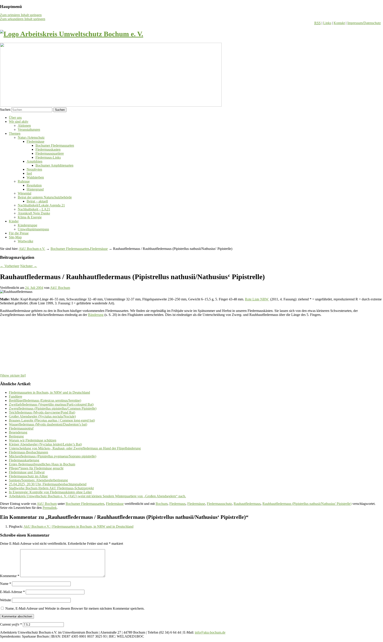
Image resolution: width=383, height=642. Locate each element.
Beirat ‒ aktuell (37, 201)
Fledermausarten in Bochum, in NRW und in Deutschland (49, 392)
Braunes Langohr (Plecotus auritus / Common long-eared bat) (52, 420)
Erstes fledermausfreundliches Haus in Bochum (42, 464)
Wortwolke (25, 241)
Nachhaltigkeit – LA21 (34, 209)
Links (327, 23)
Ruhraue (24, 181)
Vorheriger (9, 266)
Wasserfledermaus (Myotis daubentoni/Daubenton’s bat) (48, 424)
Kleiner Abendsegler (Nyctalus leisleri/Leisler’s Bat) (45, 444)
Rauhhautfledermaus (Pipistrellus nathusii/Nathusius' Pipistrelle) (307, 504)
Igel (29, 173)
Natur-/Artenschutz (31, 137)
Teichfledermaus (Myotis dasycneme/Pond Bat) (42, 412)
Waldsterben (35, 177)
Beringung (16, 436)
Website (5, 600)
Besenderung (18, 432)
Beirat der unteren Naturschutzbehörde (45, 197)
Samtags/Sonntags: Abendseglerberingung (38, 480)
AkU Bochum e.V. (32, 249)
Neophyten (34, 169)
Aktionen (24, 125)
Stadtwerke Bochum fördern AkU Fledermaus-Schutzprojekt (51, 488)
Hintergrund (35, 189)
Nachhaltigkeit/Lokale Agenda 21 (41, 205)
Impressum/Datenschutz (364, 23)
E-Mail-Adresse (12, 592)
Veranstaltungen (29, 129)
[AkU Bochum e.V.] (71, 34)
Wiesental (24, 193)
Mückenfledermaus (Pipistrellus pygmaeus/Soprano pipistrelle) (52, 456)
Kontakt (339, 23)
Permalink (50, 508)
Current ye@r (11, 624)
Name (5, 584)
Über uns (15, 117)
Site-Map (15, 237)
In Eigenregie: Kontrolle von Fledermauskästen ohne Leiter (50, 492)
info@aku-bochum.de (210, 632)
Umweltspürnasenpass (33, 229)
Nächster (28, 266)
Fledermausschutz (219, 504)
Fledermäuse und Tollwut (27, 472)
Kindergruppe (27, 225)
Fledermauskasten (48, 149)
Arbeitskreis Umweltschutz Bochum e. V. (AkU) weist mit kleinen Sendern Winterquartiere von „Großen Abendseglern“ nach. (97, 496)
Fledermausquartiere (49, 153)
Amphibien (34, 161)
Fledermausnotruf (21, 428)
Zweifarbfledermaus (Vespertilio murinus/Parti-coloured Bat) (51, 404)
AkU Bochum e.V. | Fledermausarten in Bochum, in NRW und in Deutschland (78, 526)
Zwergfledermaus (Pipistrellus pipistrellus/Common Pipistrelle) (52, 408)
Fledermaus (177, 504)
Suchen (5, 109)
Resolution (34, 185)
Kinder (14, 221)
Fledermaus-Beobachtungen (28, 452)
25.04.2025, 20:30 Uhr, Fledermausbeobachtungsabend (47, 484)
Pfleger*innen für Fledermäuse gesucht (36, 468)
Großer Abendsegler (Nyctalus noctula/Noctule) (42, 416)
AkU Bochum (60, 288)
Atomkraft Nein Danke (34, 213)
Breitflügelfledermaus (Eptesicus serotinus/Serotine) (45, 400)
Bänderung (96, 315)
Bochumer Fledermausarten (54, 145)
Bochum (162, 504)
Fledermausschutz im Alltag (28, 476)
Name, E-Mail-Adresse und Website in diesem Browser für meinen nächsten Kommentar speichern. (75, 608)
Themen (14, 133)
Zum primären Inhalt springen (21, 15)
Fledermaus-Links (48, 157)
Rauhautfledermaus (247, 504)
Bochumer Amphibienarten (54, 165)
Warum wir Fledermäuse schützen (32, 440)
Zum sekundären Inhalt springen (22, 19)
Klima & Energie (30, 217)
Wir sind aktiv (18, 121)
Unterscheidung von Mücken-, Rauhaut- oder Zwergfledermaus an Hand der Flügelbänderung (75, 448)
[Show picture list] (13, 375)
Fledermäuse (35, 141)
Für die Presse (19, 233)
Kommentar (9, 576)
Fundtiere (15, 396)
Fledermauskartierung (24, 460)
